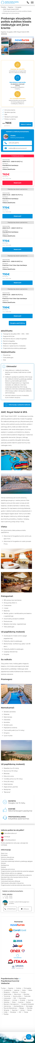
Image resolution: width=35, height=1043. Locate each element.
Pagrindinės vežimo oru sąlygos (11, 873)
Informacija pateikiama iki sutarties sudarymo (16, 875)
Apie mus (4, 853)
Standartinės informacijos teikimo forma (14, 877)
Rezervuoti (17, 183)
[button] (21, 45)
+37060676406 (11, 909)
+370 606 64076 (13, 143)
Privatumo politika (7, 859)
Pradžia (3, 7)
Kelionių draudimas (7, 857)
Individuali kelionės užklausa (10, 881)
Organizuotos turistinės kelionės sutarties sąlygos (17, 871)
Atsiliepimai (5, 865)
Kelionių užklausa (7, 879)
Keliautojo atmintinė (8, 869)
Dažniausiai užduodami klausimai (12, 883)
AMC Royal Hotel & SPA (11, 9)
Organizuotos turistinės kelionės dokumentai (16, 885)
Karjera (3, 867)
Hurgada (18, 7)
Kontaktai (4, 855)
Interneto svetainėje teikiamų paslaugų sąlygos (16, 861)
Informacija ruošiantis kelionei (19, 405)
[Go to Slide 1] (5, 40)
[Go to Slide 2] (5, 47)
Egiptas (10, 7)
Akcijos (3, 863)
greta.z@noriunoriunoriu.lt (17, 148)
